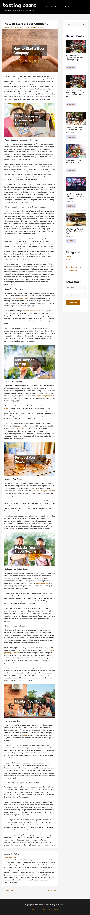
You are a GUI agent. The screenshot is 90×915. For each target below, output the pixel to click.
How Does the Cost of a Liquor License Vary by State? (75, 196)
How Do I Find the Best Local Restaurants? (75, 128)
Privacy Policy (46, 909)
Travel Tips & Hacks (73, 267)
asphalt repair (23, 298)
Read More (71, 67)
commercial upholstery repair (32, 596)
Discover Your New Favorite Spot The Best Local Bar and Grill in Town (75, 93)
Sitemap (56, 909)
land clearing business (45, 396)
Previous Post (8, 891)
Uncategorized (71, 270)
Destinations (70, 256)
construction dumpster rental (42, 491)
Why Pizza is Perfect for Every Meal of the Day (75, 231)
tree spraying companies (20, 429)
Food (68, 260)
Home (27, 27)
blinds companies (42, 583)
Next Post (53, 891)
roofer (25, 735)
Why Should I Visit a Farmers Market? (74, 161)
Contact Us (35, 909)
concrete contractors (30, 311)
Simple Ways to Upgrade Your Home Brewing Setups (74, 58)
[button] (86, 7)
